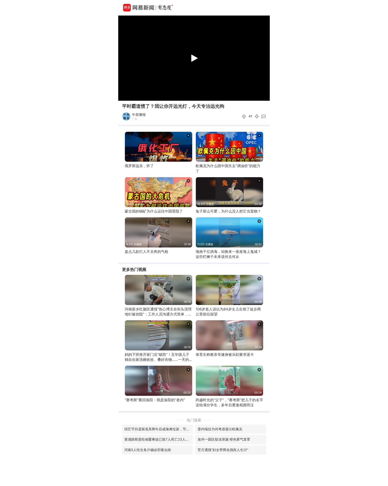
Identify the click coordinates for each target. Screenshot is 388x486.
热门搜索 (194, 420)
